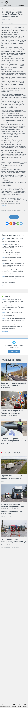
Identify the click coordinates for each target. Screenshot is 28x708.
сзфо (24, 210)
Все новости (5, 286)
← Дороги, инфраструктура (8, 8)
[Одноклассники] (10, 223)
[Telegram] (21, 223)
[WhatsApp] (17, 223)
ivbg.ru (4, 205)
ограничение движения (6, 210)
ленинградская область (17, 210)
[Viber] (14, 223)
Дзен (2, 481)
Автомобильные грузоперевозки (10, 547)
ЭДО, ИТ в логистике (6, 516)
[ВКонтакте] (7, 223)
